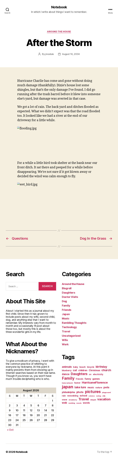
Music (65, 318)
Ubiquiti (93, 400)
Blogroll (67, 288)
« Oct (10, 429)
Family (66, 305)
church (106, 370)
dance (66, 374)
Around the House (59, 31)
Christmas (94, 370)
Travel (66, 331)
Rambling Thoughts (74, 322)
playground (106, 392)
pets (106, 387)
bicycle (90, 367)
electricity (98, 374)
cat (75, 370)
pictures (93, 391)
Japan (66, 314)
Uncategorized (71, 335)
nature (98, 387)
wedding (71, 403)
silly (103, 396)
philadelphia (68, 392)
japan (67, 386)
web (64, 402)
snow (64, 399)
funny (88, 378)
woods (79, 403)
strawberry (73, 400)
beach (82, 367)
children (82, 370)
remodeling (72, 396)
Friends (66, 309)
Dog (64, 301)
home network (67, 383)
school (83, 395)
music (90, 387)
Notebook (59, 7)
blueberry (67, 370)
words (86, 402)
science (91, 396)
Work (65, 344)
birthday (101, 366)
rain (64, 396)
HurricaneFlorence (95, 382)
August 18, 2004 (71, 54)
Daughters (68, 292)
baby (75, 367)
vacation (103, 399)
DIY (90, 374)
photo (80, 392)
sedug (98, 396)
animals (67, 366)
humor (77, 383)
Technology (69, 327)
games (96, 378)
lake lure (80, 387)
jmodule (49, 54)
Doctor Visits (70, 296)
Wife (65, 340)
